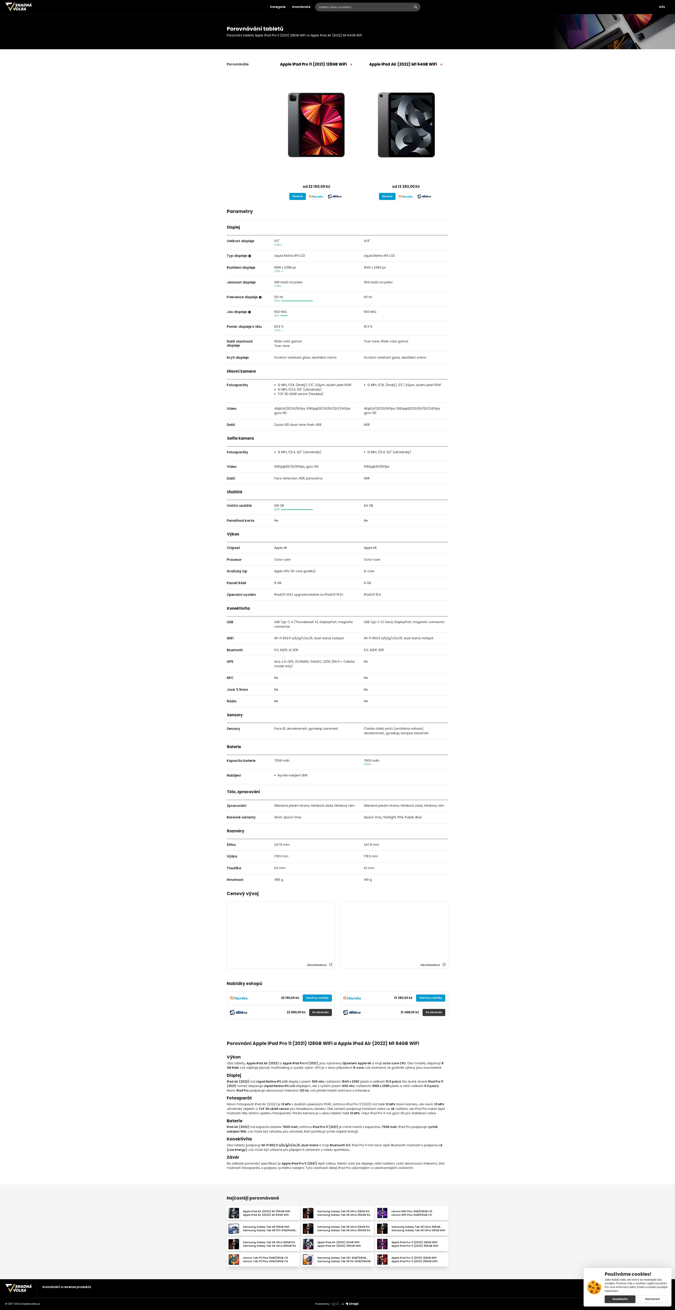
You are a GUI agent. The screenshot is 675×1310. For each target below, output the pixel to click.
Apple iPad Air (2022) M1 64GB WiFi (403, 64)
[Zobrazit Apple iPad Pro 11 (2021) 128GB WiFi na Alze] (334, 196)
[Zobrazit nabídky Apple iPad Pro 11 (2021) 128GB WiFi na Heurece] (316, 196)
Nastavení (652, 1299)
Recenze (297, 196)
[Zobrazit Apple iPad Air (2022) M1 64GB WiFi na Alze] (424, 196)
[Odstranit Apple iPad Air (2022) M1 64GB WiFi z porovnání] (441, 64)
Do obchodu (320, 1012)
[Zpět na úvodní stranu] (18, 7)
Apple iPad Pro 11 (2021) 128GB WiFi (313, 64)
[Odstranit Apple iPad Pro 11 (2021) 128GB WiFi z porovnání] (351, 64)
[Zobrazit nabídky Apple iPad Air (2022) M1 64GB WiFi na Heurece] (405, 196)
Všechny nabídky (317, 998)
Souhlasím (620, 1299)
